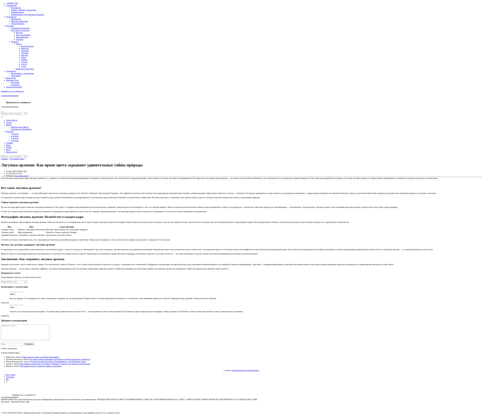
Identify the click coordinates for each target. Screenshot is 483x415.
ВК (7, 379)
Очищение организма (20, 28)
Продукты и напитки (20, 30)
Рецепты (14, 42)
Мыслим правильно (19, 21)
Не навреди (16, 8)
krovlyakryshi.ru (252, 370)
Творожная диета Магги (21, 129)
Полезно (19, 39)
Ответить (5, 303)
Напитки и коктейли (25, 69)
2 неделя (14, 136)
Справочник (11, 5)
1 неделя (14, 134)
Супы (23, 67)
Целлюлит (15, 85)
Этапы (9, 122)
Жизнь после (11, 152)
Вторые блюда (27, 46)
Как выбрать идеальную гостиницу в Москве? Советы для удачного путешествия (55, 364)
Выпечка (25, 48)
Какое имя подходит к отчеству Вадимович (40, 357)
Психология (11, 17)
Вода (8, 150)
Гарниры (25, 51)
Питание (10, 26)
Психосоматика (17, 24)
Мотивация (16, 19)
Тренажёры (16, 76)
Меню (8, 125)
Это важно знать (17, 159)
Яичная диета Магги (20, 127)
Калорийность (22, 37)
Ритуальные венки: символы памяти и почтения (41, 366)
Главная (4, 159)
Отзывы (9, 143)
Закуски (24, 55)
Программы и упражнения (22, 73)
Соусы (24, 64)
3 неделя (14, 138)
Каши (23, 57)
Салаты (24, 62)
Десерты (24, 53)
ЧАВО (9, 147)
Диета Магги (11, 120)
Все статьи (10, 375)
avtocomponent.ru (238, 370)
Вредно (19, 33)
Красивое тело (12, 80)
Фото (8, 145)
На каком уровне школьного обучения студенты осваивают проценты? (60, 359)
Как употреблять (23, 35)
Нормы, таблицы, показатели (23, 10)
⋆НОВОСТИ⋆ (12, 3)
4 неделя (14, 141)
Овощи (24, 60)
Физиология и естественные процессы (27, 14)
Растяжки (15, 82)
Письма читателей (14, 87)
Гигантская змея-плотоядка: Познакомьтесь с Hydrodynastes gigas (58, 362)
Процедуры (11, 78)
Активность (11, 71)
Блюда (19, 44)
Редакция (10, 377)
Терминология (17, 12)
